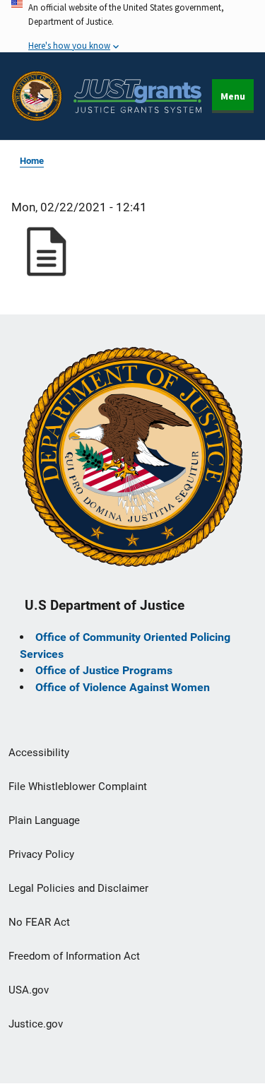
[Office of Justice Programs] (36, 96)
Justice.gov (35, 1024)
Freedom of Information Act (74, 956)
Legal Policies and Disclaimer (78, 888)
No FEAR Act (39, 922)
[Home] (137, 96)
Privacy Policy (41, 854)
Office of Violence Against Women (122, 687)
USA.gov (28, 990)
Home (32, 160)
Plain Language (44, 820)
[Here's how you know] (132, 26)
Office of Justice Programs (103, 670)
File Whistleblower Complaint (77, 786)
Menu (232, 96)
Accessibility (38, 752)
